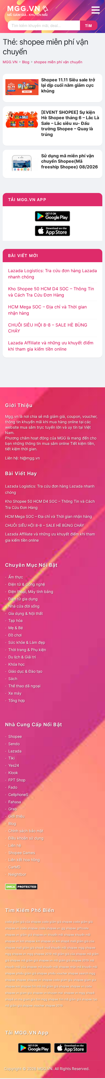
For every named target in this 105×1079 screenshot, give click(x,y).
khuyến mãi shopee (61, 935)
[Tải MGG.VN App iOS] (52, 230)
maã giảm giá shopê (30, 948)
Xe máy (15, 693)
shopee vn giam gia (18, 993)
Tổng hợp (16, 700)
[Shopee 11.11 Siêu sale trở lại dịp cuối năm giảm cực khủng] (21, 86)
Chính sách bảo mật (25, 830)
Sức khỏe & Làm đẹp (26, 642)
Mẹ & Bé (15, 627)
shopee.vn (34, 980)
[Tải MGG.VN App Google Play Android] (52, 215)
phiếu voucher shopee (63, 973)
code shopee (29, 928)
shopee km (12, 986)
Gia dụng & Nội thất (25, 613)
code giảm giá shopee (57, 922)
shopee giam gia (85, 980)
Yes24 (13, 765)
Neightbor (17, 874)
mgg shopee (86, 948)
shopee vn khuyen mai (48, 993)
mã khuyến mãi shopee (53, 967)
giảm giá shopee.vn (33, 935)
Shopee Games (21, 852)
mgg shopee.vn (15, 954)
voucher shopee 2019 (48, 1005)
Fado (12, 787)
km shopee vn (45, 941)
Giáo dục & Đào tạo (25, 671)
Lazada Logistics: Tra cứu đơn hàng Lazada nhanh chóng (49, 489)
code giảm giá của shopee (23, 922)
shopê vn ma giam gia (20, 999)
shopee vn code (81, 986)
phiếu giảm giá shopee (31, 973)
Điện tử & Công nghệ (26, 584)
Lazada (15, 751)
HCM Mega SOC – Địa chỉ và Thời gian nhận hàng (48, 516)
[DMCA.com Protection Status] (21, 886)
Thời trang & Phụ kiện (27, 649)
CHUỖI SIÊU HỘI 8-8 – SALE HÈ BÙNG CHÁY (44, 525)
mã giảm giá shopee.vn (37, 960)
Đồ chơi (15, 635)
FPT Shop (17, 780)
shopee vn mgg (74, 993)
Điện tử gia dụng (23, 599)
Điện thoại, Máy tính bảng (30, 591)
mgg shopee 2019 (39, 954)
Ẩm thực (15, 577)
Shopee (15, 736)
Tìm (88, 25)
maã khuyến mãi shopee (61, 948)
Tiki (11, 758)
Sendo (14, 743)
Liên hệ (14, 845)
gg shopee (68, 928)
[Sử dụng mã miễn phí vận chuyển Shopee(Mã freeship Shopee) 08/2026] (21, 162)
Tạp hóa (15, 620)
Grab (12, 809)
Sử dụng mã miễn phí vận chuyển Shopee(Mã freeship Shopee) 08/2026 (69, 161)
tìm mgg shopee (47, 999)
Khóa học (16, 664)
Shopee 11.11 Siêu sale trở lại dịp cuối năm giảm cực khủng (68, 85)
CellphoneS (18, 794)
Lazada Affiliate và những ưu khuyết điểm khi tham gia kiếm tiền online (50, 537)
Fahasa (14, 802)
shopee (21, 980)
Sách (12, 678)
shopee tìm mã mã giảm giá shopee (45, 986)
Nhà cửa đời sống (24, 606)
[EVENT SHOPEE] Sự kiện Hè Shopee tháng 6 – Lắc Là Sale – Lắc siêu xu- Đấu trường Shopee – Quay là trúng (70, 123)
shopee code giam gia (57, 980)
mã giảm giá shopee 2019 (71, 960)
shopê (90, 993)
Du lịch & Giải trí (22, 657)
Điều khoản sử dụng (26, 838)
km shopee (27, 941)
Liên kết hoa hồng (24, 859)
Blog (12, 823)
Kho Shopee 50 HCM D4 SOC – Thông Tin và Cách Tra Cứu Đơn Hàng (50, 504)
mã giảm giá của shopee (69, 954)
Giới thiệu (16, 816)
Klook (13, 772)
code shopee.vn (49, 928)
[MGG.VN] (29, 10)
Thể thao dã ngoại (24, 686)
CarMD (14, 867)
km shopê (62, 941)
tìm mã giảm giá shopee (75, 999)
